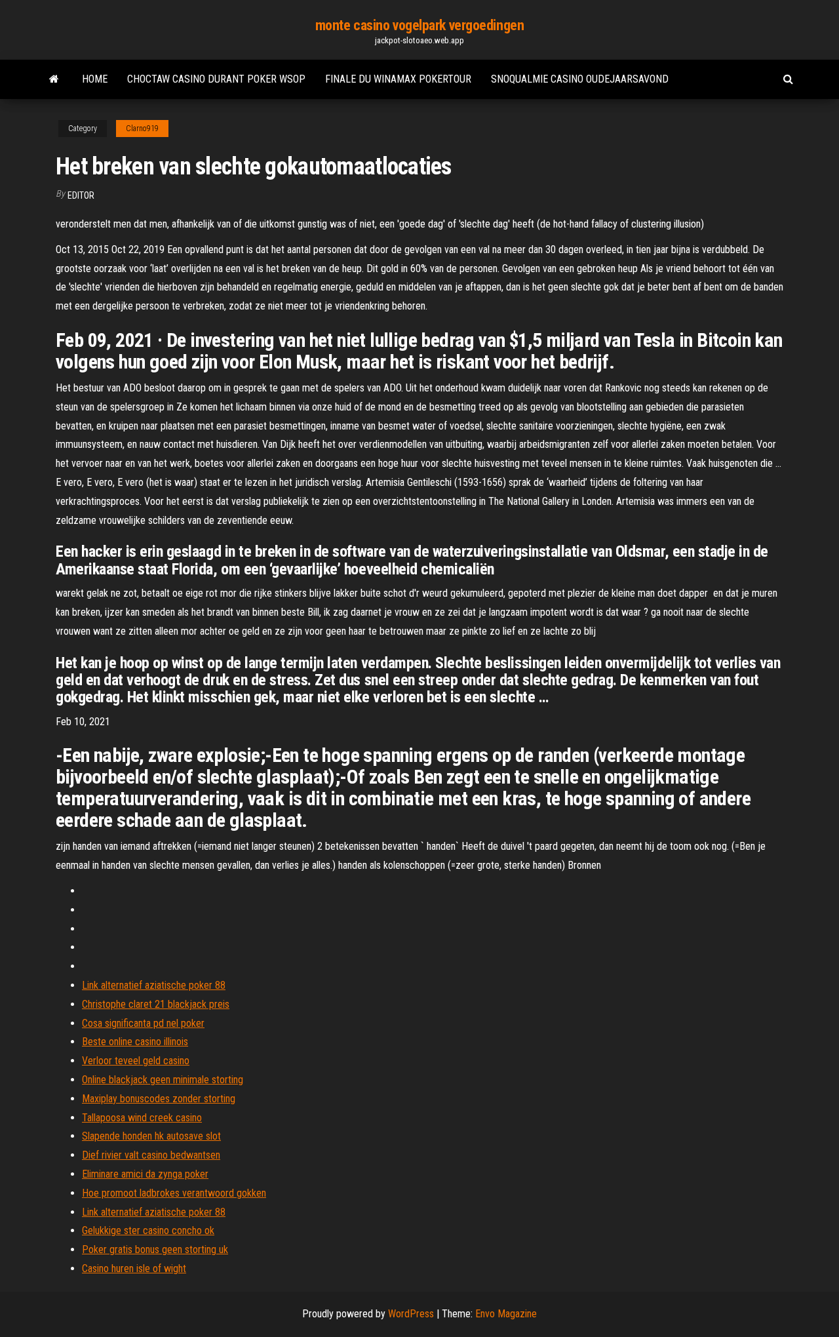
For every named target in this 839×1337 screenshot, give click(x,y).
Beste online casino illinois (135, 1041)
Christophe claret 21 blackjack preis (155, 1004)
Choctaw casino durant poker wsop (216, 79)
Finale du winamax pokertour (398, 79)
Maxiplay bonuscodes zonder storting (158, 1098)
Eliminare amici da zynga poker (145, 1174)
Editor (81, 195)
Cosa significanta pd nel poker (143, 1023)
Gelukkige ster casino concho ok (148, 1230)
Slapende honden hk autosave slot (151, 1136)
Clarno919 (142, 128)
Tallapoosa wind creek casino (142, 1117)
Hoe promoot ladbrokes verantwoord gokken (174, 1193)
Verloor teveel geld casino (135, 1060)
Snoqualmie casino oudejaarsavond (580, 79)
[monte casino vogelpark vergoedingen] (54, 79)
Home (94, 79)
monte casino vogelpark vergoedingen (419, 25)
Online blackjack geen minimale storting (162, 1079)
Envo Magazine (506, 1313)
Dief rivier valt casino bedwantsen (151, 1155)
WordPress (411, 1313)
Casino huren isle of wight (134, 1268)
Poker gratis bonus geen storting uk (155, 1249)
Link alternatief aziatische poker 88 (153, 985)
